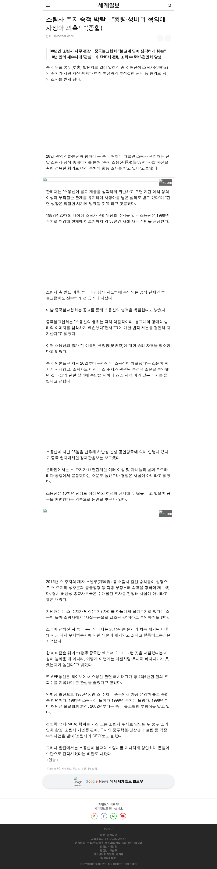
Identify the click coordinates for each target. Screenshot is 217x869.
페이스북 (104, 816)
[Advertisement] (108, 117)
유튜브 (123, 816)
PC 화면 (108, 829)
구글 (94, 816)
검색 (169, 5)
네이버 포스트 (113, 816)
